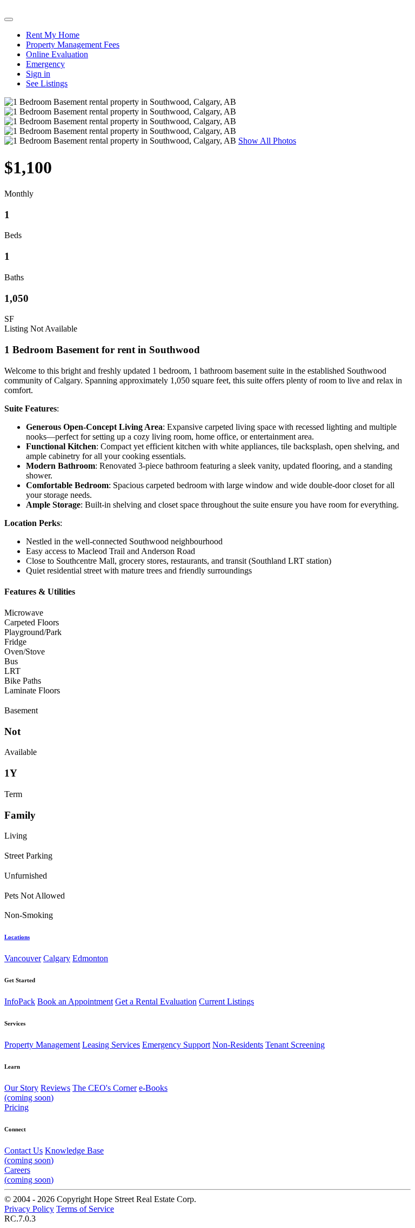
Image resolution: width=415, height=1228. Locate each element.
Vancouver (22, 958)
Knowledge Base (54, 1155)
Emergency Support (176, 1044)
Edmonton (90, 958)
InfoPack (19, 1001)
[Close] (8, 19)
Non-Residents (237, 1044)
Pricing (16, 1107)
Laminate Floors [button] (32, 690)
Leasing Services (111, 1044)
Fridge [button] (15, 641)
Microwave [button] (23, 612)
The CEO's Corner (104, 1087)
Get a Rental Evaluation (156, 1001)
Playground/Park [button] (33, 632)
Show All (267, 140)
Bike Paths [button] (22, 680)
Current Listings (226, 1001)
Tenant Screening (295, 1044)
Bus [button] (11, 661)
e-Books (86, 1092)
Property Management (42, 1044)
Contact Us (23, 1150)
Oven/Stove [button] (24, 651)
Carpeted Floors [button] (31, 622)
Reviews (55, 1087)
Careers (28, 1174)
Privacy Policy (29, 1208)
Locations (17, 937)
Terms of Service (85, 1208)
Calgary (56, 958)
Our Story (21, 1087)
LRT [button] (12, 671)
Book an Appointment (75, 1001)
